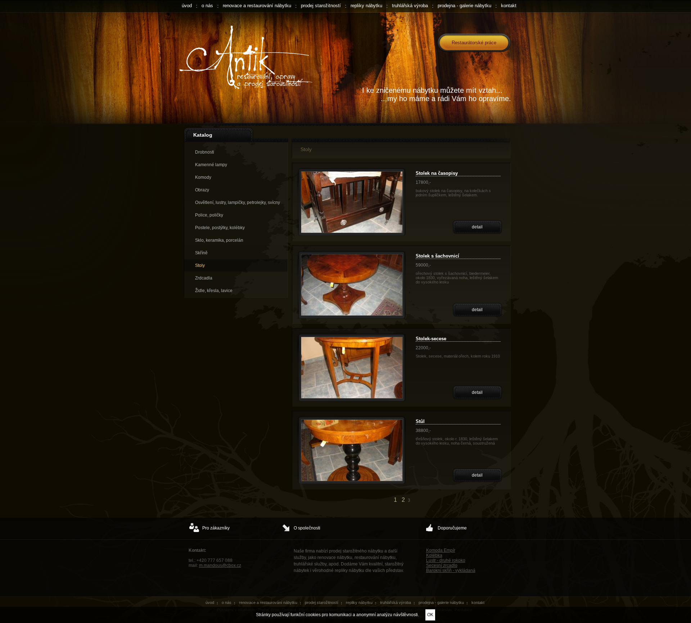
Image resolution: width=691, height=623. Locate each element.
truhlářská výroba (410, 5)
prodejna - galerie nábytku (464, 5)
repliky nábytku (366, 5)
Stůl (420, 421)
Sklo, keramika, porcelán (219, 240)
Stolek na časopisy (437, 173)
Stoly (200, 265)
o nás (207, 5)
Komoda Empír (440, 550)
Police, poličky (209, 215)
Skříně (201, 252)
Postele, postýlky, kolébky (220, 227)
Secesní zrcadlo (441, 565)
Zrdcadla (203, 278)
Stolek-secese (431, 338)
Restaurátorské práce (474, 42)
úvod (187, 5)
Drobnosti (204, 152)
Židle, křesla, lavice (213, 290)
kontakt (508, 5)
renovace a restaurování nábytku (257, 5)
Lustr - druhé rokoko (445, 560)
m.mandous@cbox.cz (220, 565)
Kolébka (434, 555)
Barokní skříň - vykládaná (450, 570)
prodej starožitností (321, 5)
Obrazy (202, 189)
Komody (203, 177)
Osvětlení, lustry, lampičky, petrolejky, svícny (237, 202)
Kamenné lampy (211, 164)
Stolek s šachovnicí (437, 256)
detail (477, 226)
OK (430, 614)
